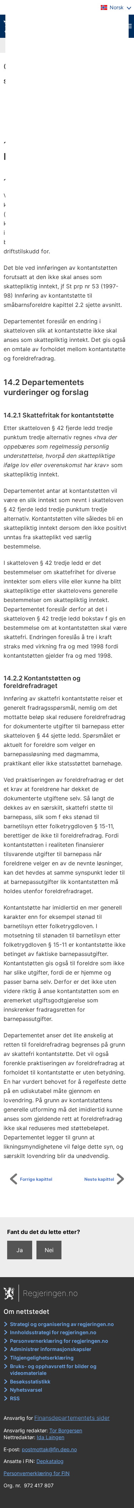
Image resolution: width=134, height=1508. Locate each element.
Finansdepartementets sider (72, 1417)
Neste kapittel (99, 1179)
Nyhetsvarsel (26, 1390)
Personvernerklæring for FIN (37, 1473)
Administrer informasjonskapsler (50, 1349)
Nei (49, 1250)
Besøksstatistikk (30, 1381)
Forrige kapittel (36, 1179)
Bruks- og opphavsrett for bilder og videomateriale (53, 1369)
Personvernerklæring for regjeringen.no (59, 1341)
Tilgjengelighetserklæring (42, 1358)
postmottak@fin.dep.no (49, 1449)
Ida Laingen (50, 1437)
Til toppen (71, 1206)
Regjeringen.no (50, 1293)
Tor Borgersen (65, 1430)
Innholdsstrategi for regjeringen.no (53, 1332)
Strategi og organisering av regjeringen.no (62, 1324)
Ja (19, 1250)
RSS (15, 1398)
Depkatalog (50, 1461)
